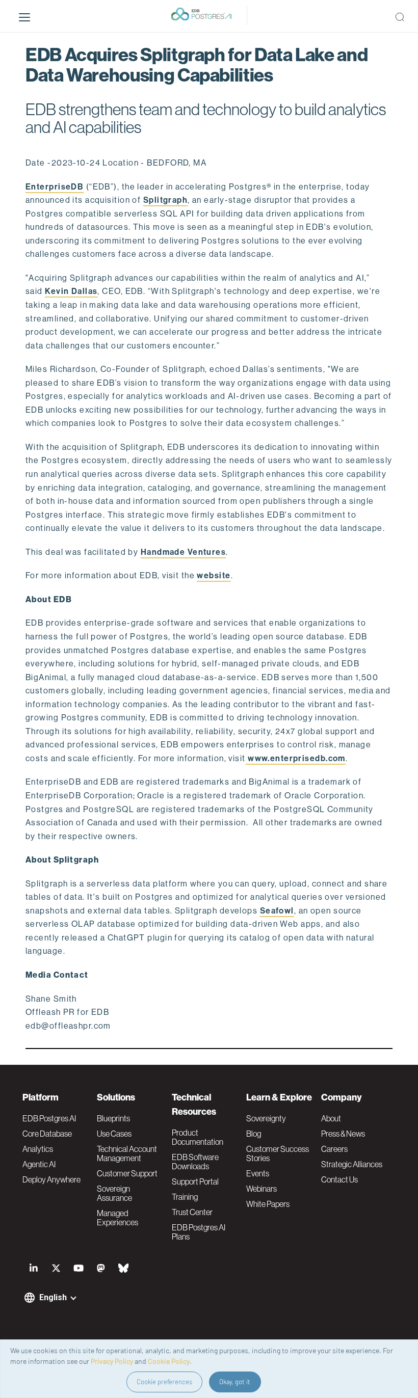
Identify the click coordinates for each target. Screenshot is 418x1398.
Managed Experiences (117, 1217)
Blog (253, 1133)
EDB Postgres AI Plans (198, 1232)
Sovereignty (266, 1118)
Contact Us (339, 1179)
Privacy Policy (112, 1361)
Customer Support (127, 1173)
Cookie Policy (169, 1361)
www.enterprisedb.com (296, 758)
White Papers (268, 1203)
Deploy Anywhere (51, 1179)
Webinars (261, 1188)
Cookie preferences (164, 1382)
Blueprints (113, 1118)
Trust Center (192, 1212)
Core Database (47, 1133)
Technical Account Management (127, 1153)
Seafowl (277, 911)
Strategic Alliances (351, 1164)
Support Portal (195, 1181)
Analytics (37, 1148)
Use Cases (114, 1133)
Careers (334, 1148)
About (331, 1118)
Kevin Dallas (71, 291)
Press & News (343, 1133)
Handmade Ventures (183, 552)
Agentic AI (39, 1164)
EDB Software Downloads (195, 1161)
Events (257, 1173)
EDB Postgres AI (49, 1118)
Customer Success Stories (277, 1153)
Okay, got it (234, 1382)
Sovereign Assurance (114, 1193)
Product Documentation (197, 1137)
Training (185, 1196)
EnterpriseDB (54, 187)
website (213, 575)
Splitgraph (165, 200)
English (53, 1297)
